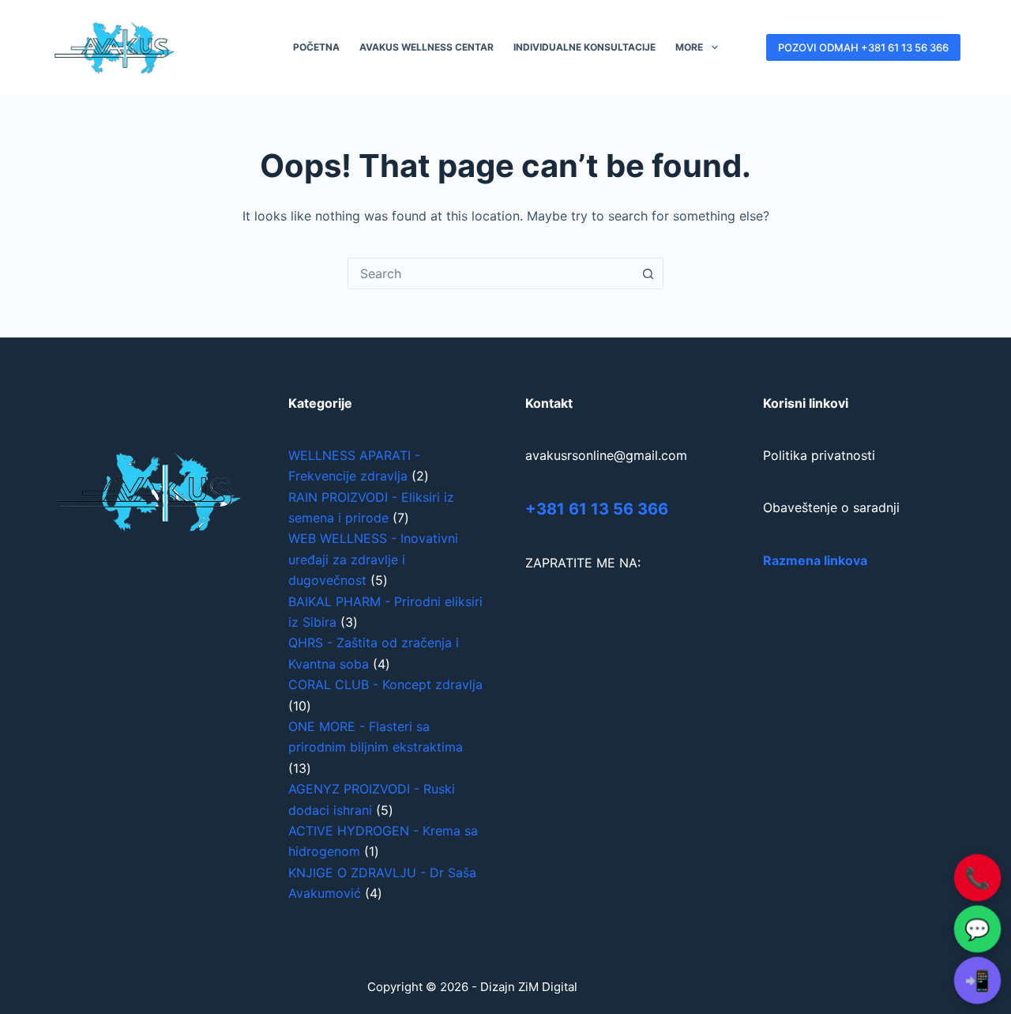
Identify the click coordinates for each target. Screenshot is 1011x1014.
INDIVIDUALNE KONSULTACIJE (584, 47)
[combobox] (490, 273)
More (689, 47)
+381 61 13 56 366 (596, 508)
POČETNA (316, 47)
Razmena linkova (815, 560)
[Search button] (648, 273)
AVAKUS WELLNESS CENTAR (426, 47)
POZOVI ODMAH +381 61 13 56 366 (863, 47)
